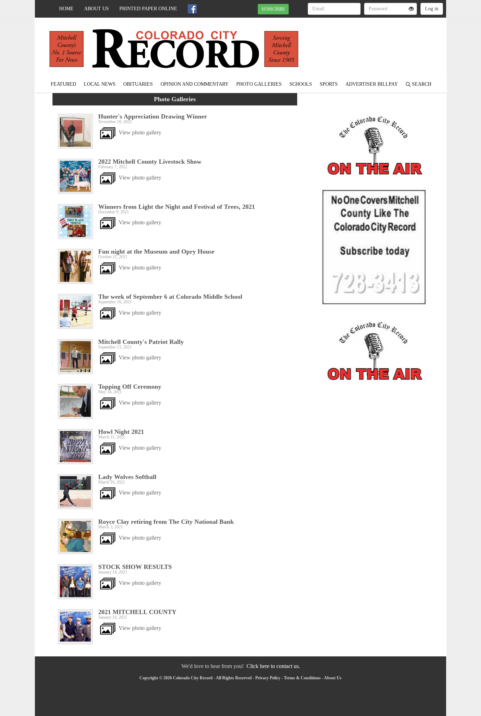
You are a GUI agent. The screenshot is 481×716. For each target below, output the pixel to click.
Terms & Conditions (302, 677)
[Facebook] (192, 9)
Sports (329, 84)
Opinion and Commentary (195, 84)
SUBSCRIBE (273, 9)
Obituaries (138, 84)
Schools (300, 84)
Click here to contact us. (273, 666)
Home (66, 8)
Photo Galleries (259, 84)
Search (421, 84)
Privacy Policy (267, 677)
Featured (63, 84)
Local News (99, 84)
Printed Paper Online (148, 8)
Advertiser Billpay (371, 84)
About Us (96, 8)
